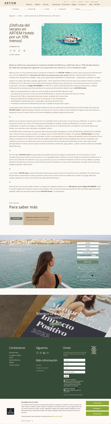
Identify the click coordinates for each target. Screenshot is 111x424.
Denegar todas (97, 413)
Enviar (87, 262)
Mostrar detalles (26, 420)
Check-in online (94, 1)
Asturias (46, 4)
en (67, 1)
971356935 (80, 1)
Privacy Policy (92, 280)
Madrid (37, 4)
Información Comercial (70, 379)
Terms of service (84, 280)
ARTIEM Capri (68, 83)
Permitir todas (97, 403)
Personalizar (96, 408)
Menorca (29, 4)
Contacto (74, 1)
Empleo (87, 1)
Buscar (78, 9)
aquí (19, 146)
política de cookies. (57, 416)
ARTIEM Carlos (57, 83)
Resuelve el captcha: (85, 255)
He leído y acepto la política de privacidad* (88, 277)
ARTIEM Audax (46, 83)
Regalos (74, 4)
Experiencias (56, 4)
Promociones (66, 4)
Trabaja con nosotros (42, 368)
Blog (90, 4)
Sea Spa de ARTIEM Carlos (45, 160)
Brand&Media (40, 371)
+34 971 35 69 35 (14, 365)
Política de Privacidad (70, 388)
